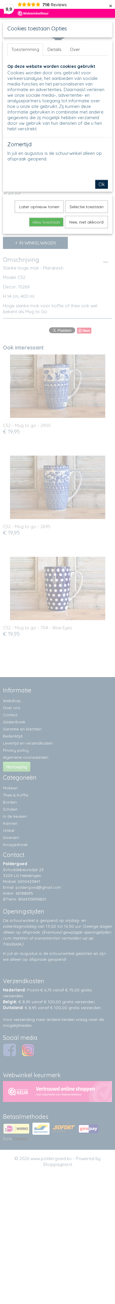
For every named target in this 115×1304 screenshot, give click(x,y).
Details (54, 49)
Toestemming (25, 49)
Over (75, 49)
